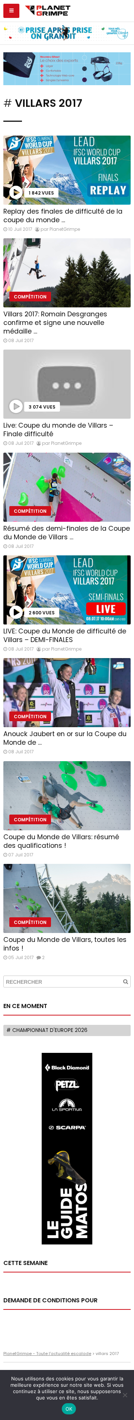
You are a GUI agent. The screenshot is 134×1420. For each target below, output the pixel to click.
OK (69, 1409)
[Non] (124, 1395)
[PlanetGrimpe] (47, 10)
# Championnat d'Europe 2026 (46, 1030)
